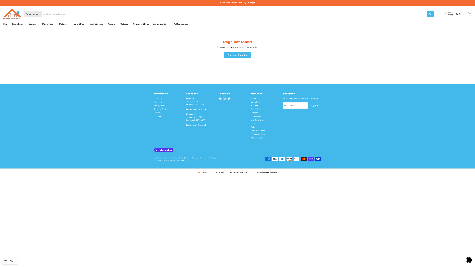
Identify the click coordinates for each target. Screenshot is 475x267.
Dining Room (48, 24)
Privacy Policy (160, 105)
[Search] (430, 14)
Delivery (157, 112)
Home (6, 24)
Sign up (315, 105)
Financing (158, 102)
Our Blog (157, 116)
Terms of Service (161, 109)
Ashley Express (181, 24)
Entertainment (96, 24)
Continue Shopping (238, 55)
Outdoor (124, 24)
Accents (112, 24)
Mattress (63, 24)
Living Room (18, 24)
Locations (158, 98)
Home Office (79, 24)
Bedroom (33, 24)
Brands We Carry (161, 24)
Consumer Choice (141, 24)
